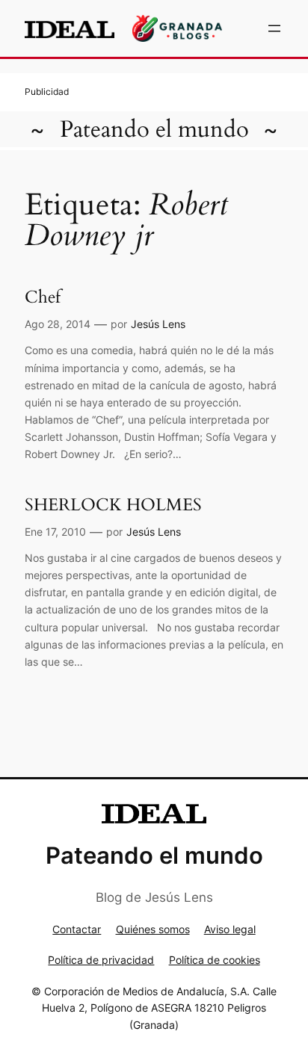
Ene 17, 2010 (55, 531)
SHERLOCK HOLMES (113, 505)
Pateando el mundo (154, 129)
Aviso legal (230, 929)
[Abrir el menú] (274, 28)
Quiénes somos (153, 929)
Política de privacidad (101, 959)
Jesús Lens (158, 324)
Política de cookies (214, 959)
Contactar (76, 929)
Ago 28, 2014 (57, 324)
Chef (43, 297)
